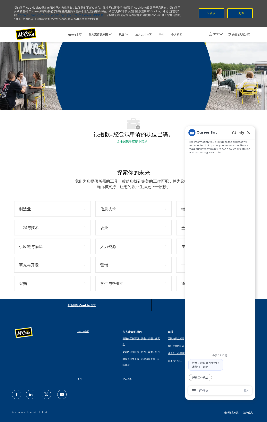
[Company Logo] (29, 34)
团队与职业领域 (176, 338)
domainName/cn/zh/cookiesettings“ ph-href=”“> (60, 15)
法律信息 (248, 412)
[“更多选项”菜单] (194, 390)
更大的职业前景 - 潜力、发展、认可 (141, 351)
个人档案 (176, 34)
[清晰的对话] (234, 132)
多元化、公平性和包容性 (181, 353)
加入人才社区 (143, 34)
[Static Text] (242, 132)
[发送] (246, 390)
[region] (220, 261)
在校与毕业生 (175, 360)
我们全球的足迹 (176, 345)
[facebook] (16, 394)
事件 (161, 34)
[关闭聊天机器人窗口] (248, 132)
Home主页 (75, 34)
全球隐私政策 (231, 412)
